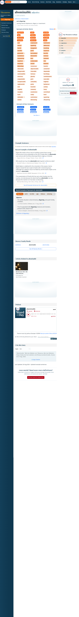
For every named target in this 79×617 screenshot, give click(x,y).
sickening (49, 194)
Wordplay (65, 2)
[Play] (28, 314)
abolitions (18, 245)
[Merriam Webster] (68, 79)
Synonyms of (6, 15)
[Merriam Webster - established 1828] (2, 1)
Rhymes (70, 2)
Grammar (42, 2)
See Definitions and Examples (68, 87)
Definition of (21, 19)
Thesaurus (5, 12)
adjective (36, 12)
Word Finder (48, 2)
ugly (37, 194)
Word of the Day (35, 2)
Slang (54, 2)
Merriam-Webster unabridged (36, 377)
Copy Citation (36, 359)
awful (26, 194)
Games (29, 2)
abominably (46, 245)
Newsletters (58, 2)
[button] (74, 2)
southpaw (67, 85)
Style (16, 349)
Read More (53, 146)
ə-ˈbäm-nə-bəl (20, 15)
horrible (32, 194)
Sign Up (53, 338)
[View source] (43, 158)
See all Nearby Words (35, 249)
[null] (73, 85)
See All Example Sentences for (35, 185)
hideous (43, 194)
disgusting (19, 194)
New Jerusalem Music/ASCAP (48, 333)
